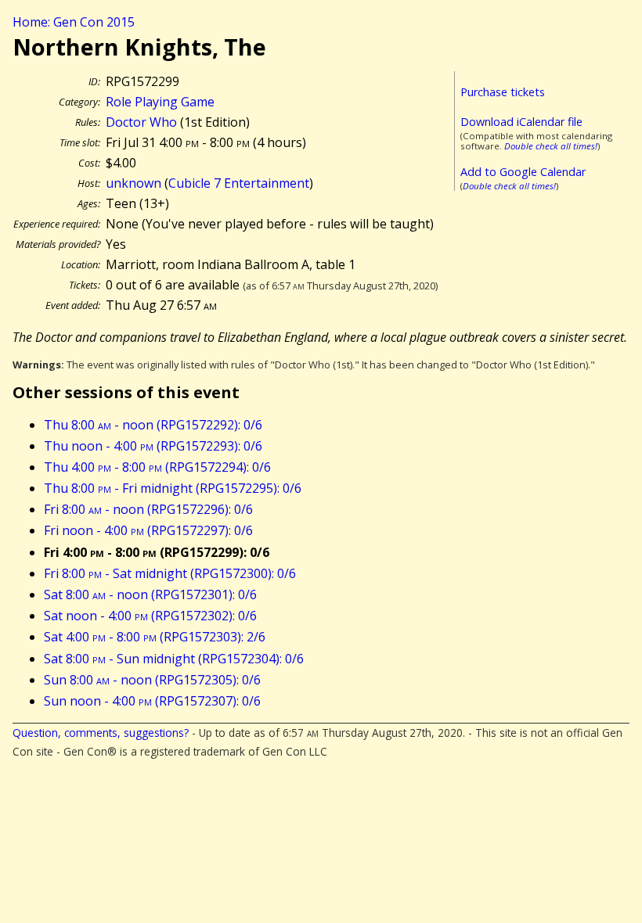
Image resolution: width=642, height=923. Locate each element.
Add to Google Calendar (523, 171)
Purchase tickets (502, 91)
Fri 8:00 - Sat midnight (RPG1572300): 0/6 (170, 573)
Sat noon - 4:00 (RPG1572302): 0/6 (150, 615)
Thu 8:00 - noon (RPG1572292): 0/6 (153, 424)
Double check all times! (550, 146)
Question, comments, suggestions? (101, 732)
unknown (133, 183)
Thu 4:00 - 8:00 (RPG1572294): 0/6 (157, 467)
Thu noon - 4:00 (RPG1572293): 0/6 (153, 445)
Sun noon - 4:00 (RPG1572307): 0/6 (152, 700)
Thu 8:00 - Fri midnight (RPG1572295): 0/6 (172, 488)
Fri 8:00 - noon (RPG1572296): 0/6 (148, 509)
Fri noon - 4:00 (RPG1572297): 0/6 (148, 530)
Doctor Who (141, 122)
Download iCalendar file (521, 121)
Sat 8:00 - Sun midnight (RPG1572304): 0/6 (174, 658)
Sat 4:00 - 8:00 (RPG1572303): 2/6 (154, 636)
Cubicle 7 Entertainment (238, 183)
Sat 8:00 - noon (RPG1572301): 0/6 (150, 594)
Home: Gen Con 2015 (74, 22)
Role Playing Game (160, 101)
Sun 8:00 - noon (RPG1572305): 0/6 (152, 679)
